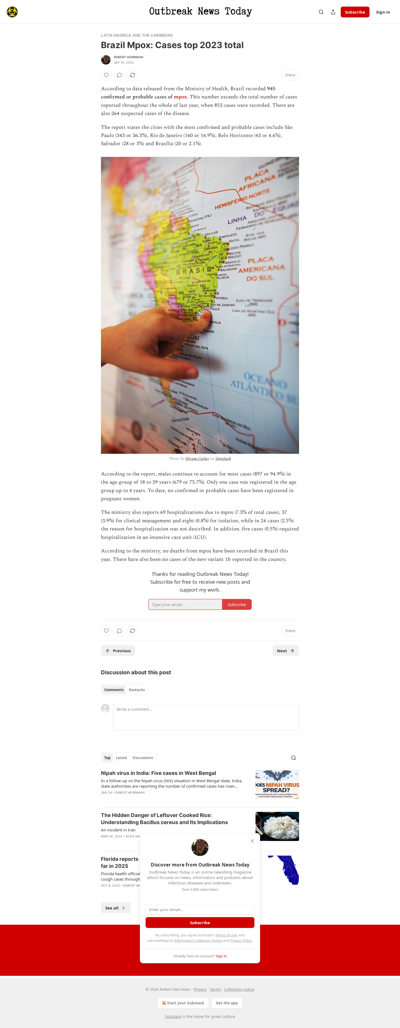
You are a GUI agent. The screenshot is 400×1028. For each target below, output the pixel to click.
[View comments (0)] (119, 75)
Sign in (383, 12)
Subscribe (355, 12)
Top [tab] (107, 757)
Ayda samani (136, 836)
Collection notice (239, 989)
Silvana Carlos (197, 458)
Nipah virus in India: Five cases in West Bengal (158, 773)
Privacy (200, 989)
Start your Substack (185, 1002)
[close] (252, 841)
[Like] (106, 75)
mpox (180, 97)
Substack (173, 1016)
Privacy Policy (241, 940)
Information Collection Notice (198, 940)
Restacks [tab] (137, 689)
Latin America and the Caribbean (137, 35)
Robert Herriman (128, 57)
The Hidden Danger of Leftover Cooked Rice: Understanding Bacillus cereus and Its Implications (164, 818)
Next (282, 650)
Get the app (227, 1002)
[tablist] (124, 689)
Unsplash (223, 458)
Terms (215, 989)
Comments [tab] (114, 689)
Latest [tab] (121, 757)
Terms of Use (226, 935)
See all (112, 908)
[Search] (321, 12)
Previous (122, 650)
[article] (200, 786)
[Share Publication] (333, 12)
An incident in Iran (118, 830)
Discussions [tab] (143, 757)
